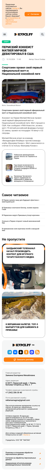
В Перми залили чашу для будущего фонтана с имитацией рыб (20, 201)
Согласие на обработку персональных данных (21, 458)
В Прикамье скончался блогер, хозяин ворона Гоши (20, 208)
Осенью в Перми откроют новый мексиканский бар (21, 222)
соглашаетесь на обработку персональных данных (13, 21)
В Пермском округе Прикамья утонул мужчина (20, 215)
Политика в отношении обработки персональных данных (19, 453)
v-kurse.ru (15, 8)
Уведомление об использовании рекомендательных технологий (18, 464)
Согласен (35, 14)
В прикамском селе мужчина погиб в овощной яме (20, 229)
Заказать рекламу (25, 359)
